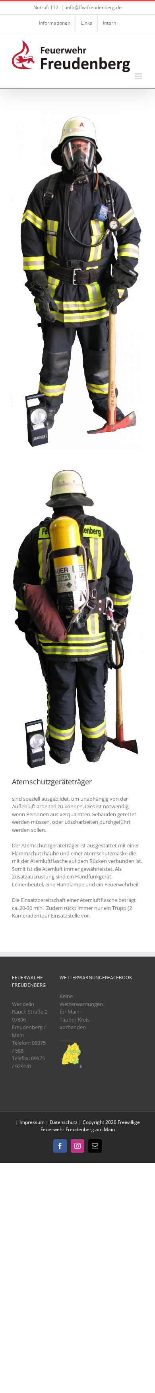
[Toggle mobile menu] (139, 76)
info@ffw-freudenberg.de (94, 7)
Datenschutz (64, 1122)
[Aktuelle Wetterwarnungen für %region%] (71, 1042)
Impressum (32, 1122)
